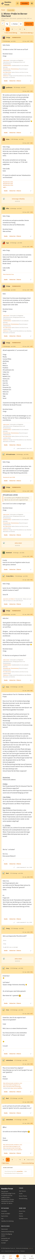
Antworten (29, 24)
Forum (3, 10)
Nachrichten (4, 1216)
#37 (31, 1013)
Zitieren (18, 81)
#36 (31, 972)
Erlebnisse (5, 75)
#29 (31, 491)
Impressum (4, 1229)
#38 (31, 1064)
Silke (7, 208)
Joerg (8, 928)
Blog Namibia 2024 (8, 185)
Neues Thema (23, 1196)
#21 (31, 41)
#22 (31, 91)
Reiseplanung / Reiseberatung (10, 69)
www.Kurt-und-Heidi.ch (9, 599)
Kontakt (3, 1243)
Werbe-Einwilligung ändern (6, 1235)
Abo (2, 1218)
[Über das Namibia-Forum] (2, 3)
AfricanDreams (10, 454)
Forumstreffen (11, 10)
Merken (14, 24)
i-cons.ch (30, 1248)
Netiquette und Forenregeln (5, 1239)
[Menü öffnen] (32, 3)
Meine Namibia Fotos (8, 274)
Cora (7, 687)
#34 (31, 877)
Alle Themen (22, 1191)
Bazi (7, 873)
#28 (31, 458)
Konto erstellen (5, 1213)
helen (7, 139)
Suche (20, 1193)
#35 (31, 932)
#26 (31, 290)
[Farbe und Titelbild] (21, 24)
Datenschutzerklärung (7, 1231)
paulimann (9, 87)
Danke (6, 81)
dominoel (9, 552)
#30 (31, 556)
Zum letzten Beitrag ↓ (27, 32)
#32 (31, 614)
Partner (21, 1216)
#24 (31, 212)
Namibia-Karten (23, 1218)
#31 (31, 579)
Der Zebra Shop (7, 72)
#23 (31, 143)
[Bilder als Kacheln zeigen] (7, 24)
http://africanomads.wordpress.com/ (12, 1083)
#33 (31, 690)
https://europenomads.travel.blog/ (12, 1086)
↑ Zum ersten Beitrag (10, 32)
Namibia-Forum (8, 3)
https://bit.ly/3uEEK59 (16, 1088)
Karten (21, 1213)
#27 (31, 346)
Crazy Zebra (10, 576)
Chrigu (8, 37)
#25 (31, 246)
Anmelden (25, 3)
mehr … (5, 187)
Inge (7, 243)
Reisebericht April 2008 (9, 477)
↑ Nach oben (5, 1163)
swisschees (9, 1060)
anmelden (20, 1171)
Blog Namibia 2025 (8, 183)
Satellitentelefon (7, 65)
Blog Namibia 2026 (8, 181)
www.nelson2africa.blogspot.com (11, 1085)
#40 (31, 1123)
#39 (31, 1102)
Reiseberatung (23, 1198)
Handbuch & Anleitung (7, 1221)
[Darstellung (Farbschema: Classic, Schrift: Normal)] (17, 3)
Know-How (22, 1211)
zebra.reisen (6, 60)
